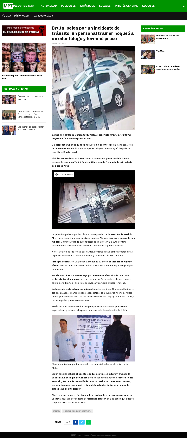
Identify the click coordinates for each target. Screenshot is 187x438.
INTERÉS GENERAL (126, 5)
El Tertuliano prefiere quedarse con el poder (168, 67)
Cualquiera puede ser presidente (167, 37)
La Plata (56, 411)
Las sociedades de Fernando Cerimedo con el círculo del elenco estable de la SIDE (31, 114)
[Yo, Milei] (148, 54)
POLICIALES (68, 5)
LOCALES (105, 5)
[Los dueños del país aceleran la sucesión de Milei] (9, 130)
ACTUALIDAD (49, 5)
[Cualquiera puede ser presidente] (148, 39)
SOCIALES (148, 5)
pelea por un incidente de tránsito (77, 411)
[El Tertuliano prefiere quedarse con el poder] (148, 69)
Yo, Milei (160, 51)
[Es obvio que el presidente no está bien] (24, 57)
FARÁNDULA (87, 5)
